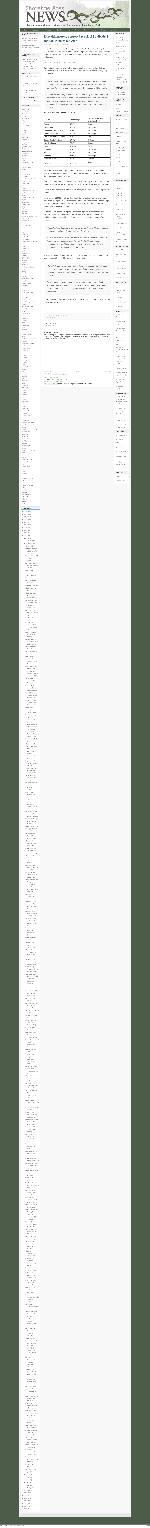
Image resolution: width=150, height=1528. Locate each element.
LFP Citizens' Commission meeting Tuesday (31, 573)
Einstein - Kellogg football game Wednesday (30, 634)
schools (24, 418)
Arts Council (119, 188)
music (24, 332)
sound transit (26, 445)
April (27, 1482)
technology (25, 473)
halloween (25, 264)
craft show (25, 193)
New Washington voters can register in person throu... (31, 613)
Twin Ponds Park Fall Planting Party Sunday (31, 558)
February (28, 1488)
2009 (26, 1509)
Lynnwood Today (121, 447)
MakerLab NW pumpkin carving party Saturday (31, 1115)
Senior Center (26, 118)
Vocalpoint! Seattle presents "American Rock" (32, 1185)
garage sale (25, 248)
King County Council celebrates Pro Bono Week (31, 1052)
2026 (26, 511)
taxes (23, 469)
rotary (24, 406)
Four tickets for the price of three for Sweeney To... (31, 1153)
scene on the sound (28, 411)
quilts (23, 383)
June (27, 1477)
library (24, 311)
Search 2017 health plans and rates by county (61, 63)
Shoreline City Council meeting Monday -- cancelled (31, 746)
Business (49, 30)
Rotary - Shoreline (121, 223)
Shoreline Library (121, 273)
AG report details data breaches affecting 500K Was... (31, 566)
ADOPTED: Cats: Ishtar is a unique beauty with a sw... (31, 962)
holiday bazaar (26, 274)
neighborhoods (26, 334)
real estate (25, 387)
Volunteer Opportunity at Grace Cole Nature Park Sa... (31, 771)
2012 (26, 1501)
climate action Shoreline (29, 179)
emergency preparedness (29, 216)
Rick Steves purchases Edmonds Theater (122, 40)
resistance (25, 397)
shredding (25, 434)
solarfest (24, 443)
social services (26, 441)
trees (23, 487)
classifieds (25, 176)
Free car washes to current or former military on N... (31, 1406)
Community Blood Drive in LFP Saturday (30, 897)
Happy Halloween (30, 578)
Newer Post (47, 371)
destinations (25, 202)
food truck (25, 237)
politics (24, 371)
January (28, 1490)
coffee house (26, 183)
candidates (25, 153)
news (23, 336)
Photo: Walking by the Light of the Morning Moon (32, 1102)
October (28, 546)
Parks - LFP (119, 297)
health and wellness (28, 267)
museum (24, 329)
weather (24, 492)
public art (25, 381)
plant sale (25, 362)
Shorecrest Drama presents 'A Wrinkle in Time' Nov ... (31, 778)
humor (24, 288)
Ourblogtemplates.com (19, 1525)
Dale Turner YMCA (121, 200)
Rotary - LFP (119, 209)
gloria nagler (25, 258)
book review (25, 139)
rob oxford (25, 401)
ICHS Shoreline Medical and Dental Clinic (121, 331)
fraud (23, 244)
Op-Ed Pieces (120, 128)
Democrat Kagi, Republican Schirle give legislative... (31, 969)
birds (23, 135)
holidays (24, 276)
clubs (23, 181)
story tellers (25, 455)
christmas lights (27, 167)
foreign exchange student (29, 241)
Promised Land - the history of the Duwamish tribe (31, 1005)
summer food (26, 462)
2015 (26, 1493)
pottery (24, 374)
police (24, 369)
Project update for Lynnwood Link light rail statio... (32, 763)
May (27, 1480)
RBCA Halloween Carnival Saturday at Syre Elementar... (32, 836)
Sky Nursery (119, 306)
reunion (24, 399)
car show (24, 155)
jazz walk (25, 297)
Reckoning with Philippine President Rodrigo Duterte (32, 734)
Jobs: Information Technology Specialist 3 (30, 1283)
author (24, 128)
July (27, 1474)
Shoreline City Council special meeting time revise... (31, 1173)
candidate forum (27, 151)
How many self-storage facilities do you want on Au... (31, 710)
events (24, 223)
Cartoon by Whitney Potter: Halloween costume (31, 1166)
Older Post (107, 371)
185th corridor (26, 109)
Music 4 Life (119, 205)
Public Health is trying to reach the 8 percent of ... (31, 1398)
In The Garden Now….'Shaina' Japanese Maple (31, 688)
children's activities (27, 162)
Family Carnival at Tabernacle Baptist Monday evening (31, 851)
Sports (94, 30)
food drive (25, 234)
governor (24, 260)
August (28, 1472)
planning (24, 357)
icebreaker (25, 290)
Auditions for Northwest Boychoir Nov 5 (31, 1307)
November (29, 543)
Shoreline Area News (60, 380)
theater (24, 476)
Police (77, 30)
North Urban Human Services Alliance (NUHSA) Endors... (31, 814)
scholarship (25, 413)
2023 (26, 519)
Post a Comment (49, 325)
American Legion (121, 184)
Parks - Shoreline (121, 302)
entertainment (26, 218)
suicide (24, 457)
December (29, 541)
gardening (25, 253)
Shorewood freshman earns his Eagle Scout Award (31, 843)
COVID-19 (25, 111)
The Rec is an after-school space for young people (31, 727)
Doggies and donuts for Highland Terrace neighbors (32, 1459)
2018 (26, 533)
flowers (24, 232)
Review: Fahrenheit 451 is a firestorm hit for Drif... (31, 1343)
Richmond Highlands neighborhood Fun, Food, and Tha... (31, 551)
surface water (26, 466)
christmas (25, 165)
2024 (26, 517)
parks (23, 353)
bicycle (24, 132)
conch (24, 188)
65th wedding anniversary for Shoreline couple (31, 1452)
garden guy (25, 251)
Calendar (118, 104)
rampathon (25, 385)
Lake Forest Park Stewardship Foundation (121, 216)
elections (24, 213)
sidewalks (25, 436)
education (25, 211)
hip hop (24, 269)
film (23, 227)
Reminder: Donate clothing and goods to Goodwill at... (31, 1413)
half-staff (24, 262)
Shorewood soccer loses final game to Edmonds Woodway (32, 1086)
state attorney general (28, 450)
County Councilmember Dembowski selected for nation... (30, 1362)
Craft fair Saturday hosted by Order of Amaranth (31, 889)
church (24, 169)
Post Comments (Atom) (60, 374)
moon (23, 322)
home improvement (27, 278)
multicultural (25, 325)
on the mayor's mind (28, 343)
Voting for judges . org (31, 1338)
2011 (26, 1503)
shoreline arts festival (28, 422)
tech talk (24, 471)
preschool (25, 376)
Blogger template (3, 1525)
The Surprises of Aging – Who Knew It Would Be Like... (31, 1372)
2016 (26, 538)
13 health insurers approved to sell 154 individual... (30, 945)
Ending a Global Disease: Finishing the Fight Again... (31, 1224)
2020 (26, 527)
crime (23, 195)
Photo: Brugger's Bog (31, 826)
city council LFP (27, 174)
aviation (24, 130)
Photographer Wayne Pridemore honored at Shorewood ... (31, 1122)
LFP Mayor (25, 116)
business (24, 144)
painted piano (26, 348)
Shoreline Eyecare (121, 368)
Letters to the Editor (121, 119)
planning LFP (26, 360)
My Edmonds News (121, 435)
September (29, 1469)
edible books (26, 209)
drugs (23, 207)
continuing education (28, 190)
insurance (25, 295)
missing (24, 320)
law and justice (26, 309)
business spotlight (27, 146)
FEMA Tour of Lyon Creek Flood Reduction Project (31, 1023)
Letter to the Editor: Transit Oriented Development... (31, 703)
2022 (26, 522)
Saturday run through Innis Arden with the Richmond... (32, 821)
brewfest (24, 142)
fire (23, 230)
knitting (24, 304)
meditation (25, 318)
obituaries (25, 341)
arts (23, 123)
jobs (23, 299)
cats (23, 160)
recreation (25, 392)
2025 (26, 514)
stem (23, 452)
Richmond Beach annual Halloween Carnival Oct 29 (31, 1275)
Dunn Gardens (26, 114)
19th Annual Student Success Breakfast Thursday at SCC (31, 674)
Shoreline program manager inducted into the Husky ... (31, 595)
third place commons (28, 478)
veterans (24, 490)
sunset (24, 464)
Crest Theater (120, 136)
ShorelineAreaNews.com (53, 378)
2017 (26, 535)
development (26, 204)
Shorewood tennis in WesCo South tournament (31, 1314)
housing (24, 285)
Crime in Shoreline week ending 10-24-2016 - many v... (31, 642)
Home (25, 30)
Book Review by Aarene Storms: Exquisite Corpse (31, 1193)
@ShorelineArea (56, 382)
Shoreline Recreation (122, 162)
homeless (25, 281)
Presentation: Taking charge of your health (31, 1146)
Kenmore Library (120, 250)
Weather (113, 30)
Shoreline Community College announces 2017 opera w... (31, 882)
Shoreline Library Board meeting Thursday (30, 681)
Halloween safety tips (31, 585)
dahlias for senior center (29, 197)
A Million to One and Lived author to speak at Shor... (31, 1432)
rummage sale (26, 408)
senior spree (25, 420)
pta (23, 378)
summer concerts (27, 459)
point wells (25, 367)
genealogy (25, 255)
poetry (24, 364)
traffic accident (26, 483)
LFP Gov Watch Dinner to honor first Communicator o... (32, 1200)
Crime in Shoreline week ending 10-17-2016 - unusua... (31, 1232)
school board (26, 415)
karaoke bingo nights (28, 302)
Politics (59, 30)
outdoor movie (26, 346)
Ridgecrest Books (121, 268)
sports (24, 448)
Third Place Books (121, 278)
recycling (24, 394)
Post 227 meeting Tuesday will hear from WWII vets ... (31, 695)
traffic (24, 480)
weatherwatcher (26, 494)
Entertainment (36, 30)
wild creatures (26, 496)
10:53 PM (61, 315)
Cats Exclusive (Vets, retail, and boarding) (120, 411)
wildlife (24, 501)
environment (25, 220)
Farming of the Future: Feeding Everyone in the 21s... (32, 1212)
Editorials (118, 124)
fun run (24, 246)
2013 (26, 1498)
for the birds (25, 239)
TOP (149, 1525)
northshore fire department (30, 339)
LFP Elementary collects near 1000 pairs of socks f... (31, 875)
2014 (26, 1495)
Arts (68, 30)
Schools (103, 30)
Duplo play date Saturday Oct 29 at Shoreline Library (31, 913)
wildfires (24, 499)
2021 (26, 525)
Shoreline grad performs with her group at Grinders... (31, 1440)
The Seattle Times (121, 456)
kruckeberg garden (27, 306)
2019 (26, 530)
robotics (24, 404)
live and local (26, 313)
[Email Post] (65, 315)
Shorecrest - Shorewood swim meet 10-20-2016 (31, 1253)
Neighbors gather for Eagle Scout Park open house (31, 1290)
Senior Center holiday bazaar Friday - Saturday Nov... (31, 993)
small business (26, 439)
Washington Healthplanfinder (96, 52)
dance (24, 199)
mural (23, 327)
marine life (25, 316)
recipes (24, 390)
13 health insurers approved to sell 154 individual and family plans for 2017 (76, 38)
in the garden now (27, 292)
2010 (26, 1506)
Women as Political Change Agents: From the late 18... (31, 1035)
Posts (120, 476)
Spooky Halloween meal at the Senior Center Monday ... (31, 976)
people (24, 355)
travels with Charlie (27, 485)
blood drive (25, 137)
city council (25, 172)
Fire (85, 30)
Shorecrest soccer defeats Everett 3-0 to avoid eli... (31, 868)
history (24, 271)
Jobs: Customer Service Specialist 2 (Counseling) (32, 1420)
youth (23, 504)
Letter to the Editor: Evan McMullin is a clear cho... (31, 1129)
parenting (25, 350)
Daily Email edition (51, 384)
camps (24, 149)
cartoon (24, 158)
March (28, 1485)
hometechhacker (27, 283)
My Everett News (121, 451)
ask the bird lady (27, 125)
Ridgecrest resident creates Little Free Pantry (31, 1078)
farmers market (26, 225)
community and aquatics (29, 186)
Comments (121, 480)
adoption (24, 121)
